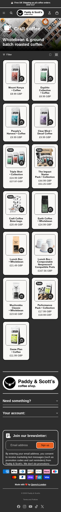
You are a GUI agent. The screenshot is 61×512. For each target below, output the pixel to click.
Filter (9, 54)
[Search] (11, 13)
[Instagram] (25, 507)
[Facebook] (19, 507)
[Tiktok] (36, 507)
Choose (24, 78)
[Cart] (57, 13)
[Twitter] (42, 507)
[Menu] (4, 13)
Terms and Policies (30, 499)
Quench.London (38, 484)
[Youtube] (30, 507)
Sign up (45, 445)
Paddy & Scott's (33, 493)
